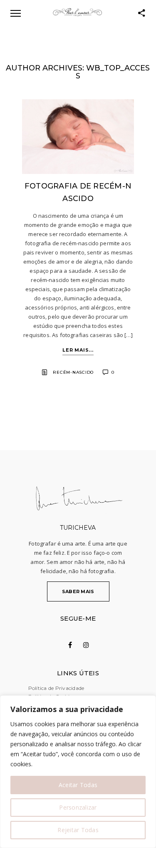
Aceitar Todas (78, 785)
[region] (78, 771)
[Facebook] (70, 645)
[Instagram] (86, 645)
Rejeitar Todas (78, 830)
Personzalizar (78, 807)
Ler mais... (77, 350)
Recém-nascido (73, 372)
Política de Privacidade (56, 688)
